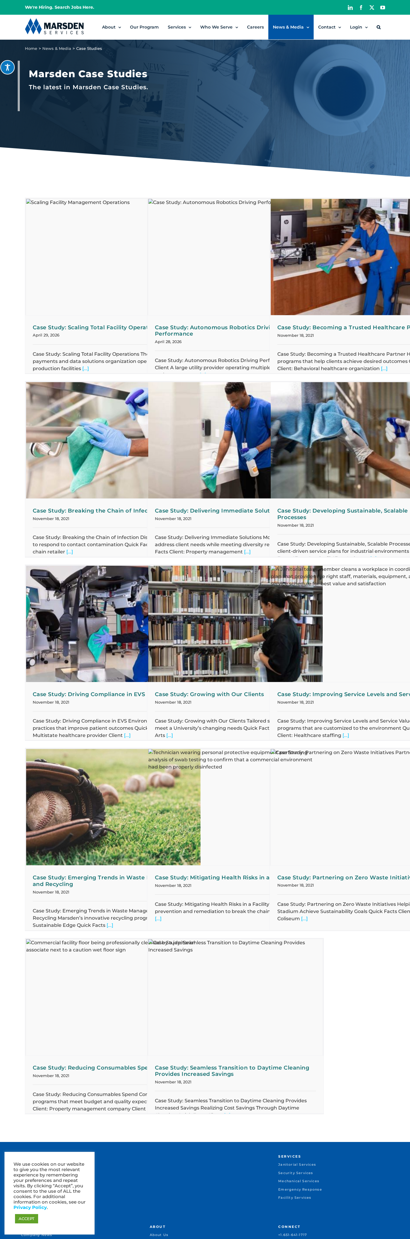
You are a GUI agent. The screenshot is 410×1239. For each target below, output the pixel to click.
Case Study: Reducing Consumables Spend (94, 1067)
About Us (159, 1235)
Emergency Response (300, 1189)
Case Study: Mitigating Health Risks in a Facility (223, 877)
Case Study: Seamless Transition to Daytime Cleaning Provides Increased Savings (232, 1071)
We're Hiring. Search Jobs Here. (59, 7)
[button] (378, 27)
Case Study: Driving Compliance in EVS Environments (110, 694)
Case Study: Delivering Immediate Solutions (218, 510)
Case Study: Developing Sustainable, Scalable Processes (342, 514)
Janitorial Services (297, 1164)
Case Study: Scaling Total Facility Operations (97, 327)
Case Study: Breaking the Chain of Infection (96, 510)
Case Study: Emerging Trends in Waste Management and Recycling (109, 880)
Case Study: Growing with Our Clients (209, 694)
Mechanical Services (298, 1181)
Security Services (295, 1173)
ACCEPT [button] (27, 1218)
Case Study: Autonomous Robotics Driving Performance (216, 330)
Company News (36, 1235)
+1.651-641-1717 (292, 1235)
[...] (85, 368)
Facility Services (294, 1197)
